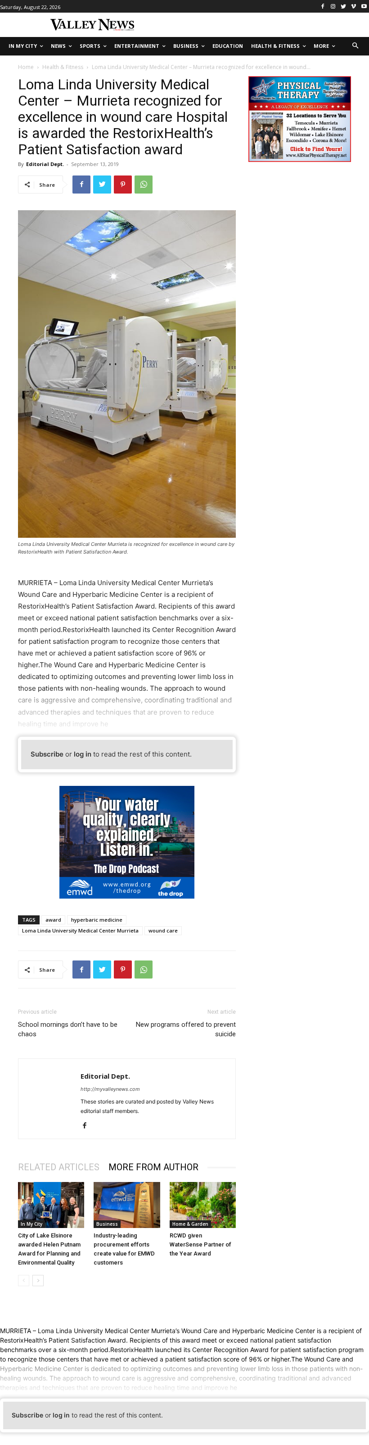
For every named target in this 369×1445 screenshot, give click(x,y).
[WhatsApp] (144, 184)
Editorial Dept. (45, 164)
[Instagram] (333, 6)
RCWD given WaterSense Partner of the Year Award (200, 1244)
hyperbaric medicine (96, 919)
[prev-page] (23, 1280)
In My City (31, 1224)
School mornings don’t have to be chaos (67, 1029)
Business (107, 1224)
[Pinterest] (123, 184)
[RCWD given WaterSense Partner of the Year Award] (203, 1205)
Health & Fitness (62, 67)
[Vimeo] (353, 6)
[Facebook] (323, 6)
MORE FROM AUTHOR (153, 1167)
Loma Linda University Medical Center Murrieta (80, 930)
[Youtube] (364, 6)
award (53, 919)
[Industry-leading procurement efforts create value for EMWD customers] (127, 1205)
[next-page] (38, 1280)
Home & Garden (190, 1224)
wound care (163, 930)
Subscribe (47, 754)
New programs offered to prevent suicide (186, 1029)
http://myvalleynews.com (110, 1089)
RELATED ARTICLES (58, 1167)
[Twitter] (343, 6)
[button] (355, 46)
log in (82, 754)
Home (26, 67)
